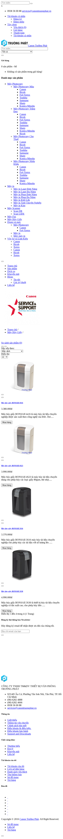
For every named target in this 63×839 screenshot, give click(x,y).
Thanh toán (18, 33)
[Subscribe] (2, 635)
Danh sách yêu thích (17, 771)
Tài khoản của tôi (15, 766)
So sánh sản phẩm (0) (11, 342)
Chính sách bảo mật (16, 725)
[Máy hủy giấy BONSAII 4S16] (21, 391)
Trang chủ (12, 329)
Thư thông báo (14, 774)
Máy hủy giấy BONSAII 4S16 (12, 403)
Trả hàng (11, 780)
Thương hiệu (13, 746)
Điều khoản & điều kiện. (19, 728)
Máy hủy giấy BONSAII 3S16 (12, 528)
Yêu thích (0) (19, 27)
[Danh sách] (2, 346)
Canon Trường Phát (29, 819)
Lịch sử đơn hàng (15, 769)
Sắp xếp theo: (7, 348)
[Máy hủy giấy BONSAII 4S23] (21, 454)
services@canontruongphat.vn (36, 11)
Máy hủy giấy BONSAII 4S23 (12, 466)
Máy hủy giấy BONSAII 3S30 (12, 591)
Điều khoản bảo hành (17, 731)
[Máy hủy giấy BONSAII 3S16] (21, 516)
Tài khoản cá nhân (22, 35)
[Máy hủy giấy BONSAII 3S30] (21, 579)
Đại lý (10, 748)
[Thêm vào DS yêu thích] (2, 397)
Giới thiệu (12, 720)
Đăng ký (17, 19)
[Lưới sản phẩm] (5, 346)
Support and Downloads (19, 734)
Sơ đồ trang (13, 777)
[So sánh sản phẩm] (2, 394)
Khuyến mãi (13, 751)
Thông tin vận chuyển (18, 722)
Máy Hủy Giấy (14, 332)
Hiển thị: (5, 354)
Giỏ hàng (17, 30)
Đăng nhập (18, 21)
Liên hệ (11, 754)
